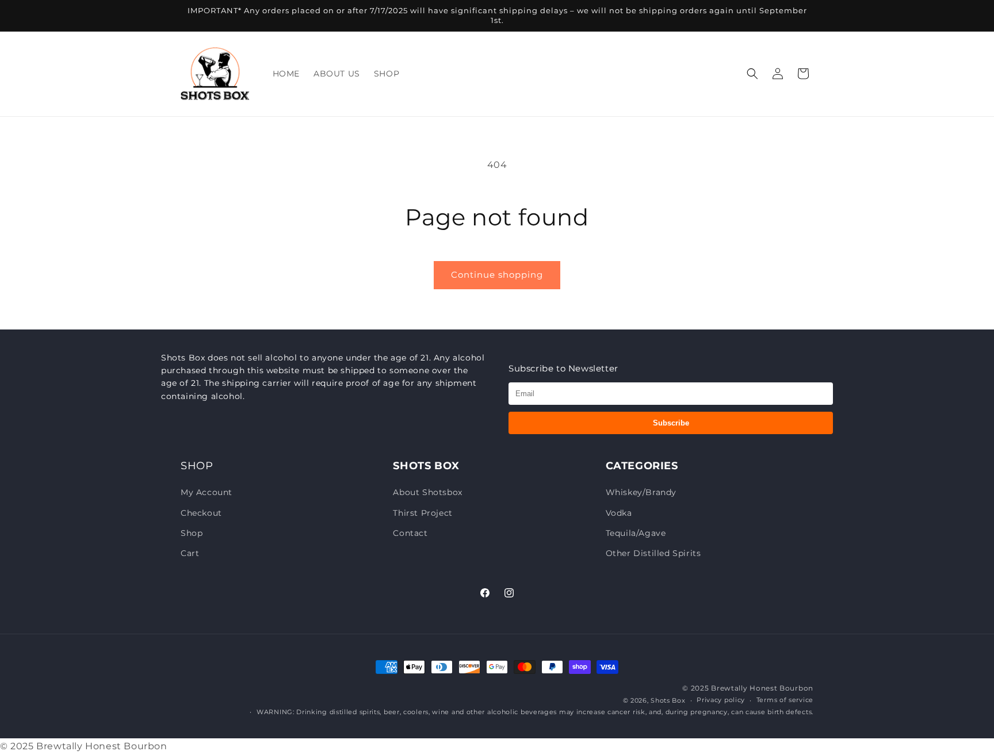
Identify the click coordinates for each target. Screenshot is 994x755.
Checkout (201, 513)
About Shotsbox (427, 492)
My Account (206, 492)
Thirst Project (422, 513)
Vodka (619, 513)
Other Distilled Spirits (653, 553)
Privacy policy (721, 700)
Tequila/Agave (636, 533)
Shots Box (668, 700)
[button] (752, 73)
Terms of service (784, 700)
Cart (190, 553)
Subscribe (671, 423)
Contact (410, 533)
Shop (191, 533)
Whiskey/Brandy (641, 492)
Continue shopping (497, 274)
